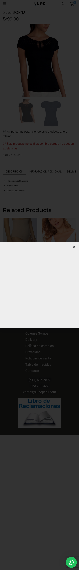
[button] (74, 247)
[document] (39, 285)
